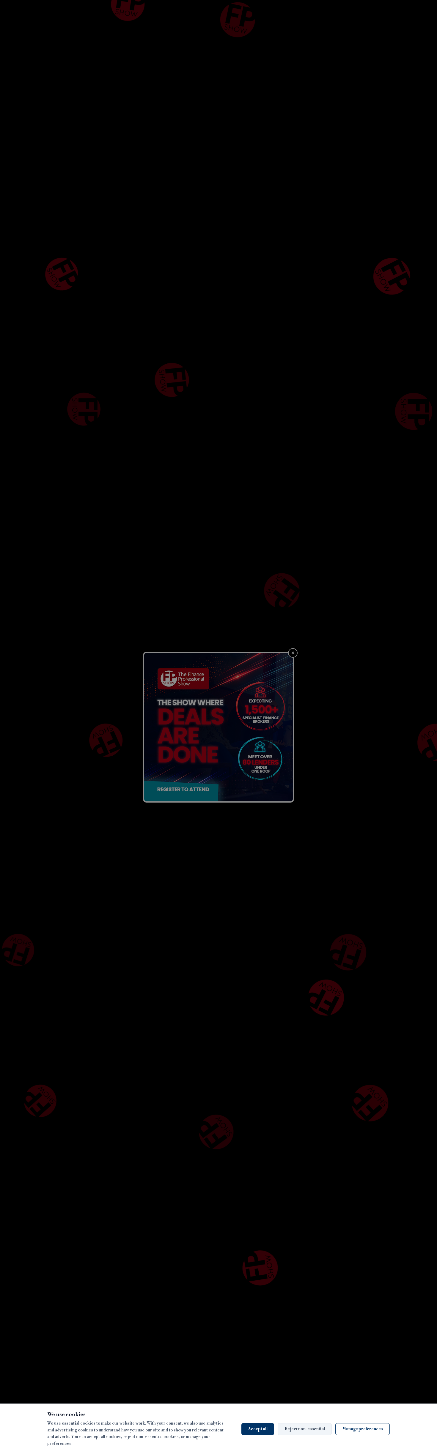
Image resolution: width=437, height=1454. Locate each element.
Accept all (258, 1429)
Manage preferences (362, 1429)
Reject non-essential (304, 1429)
